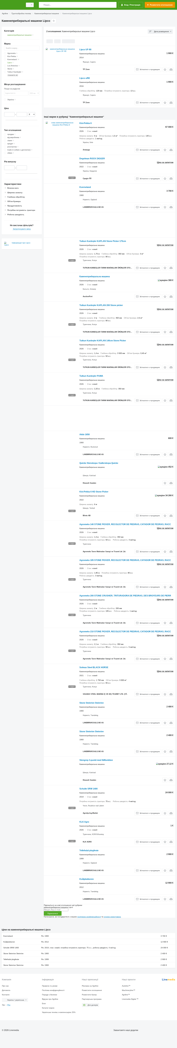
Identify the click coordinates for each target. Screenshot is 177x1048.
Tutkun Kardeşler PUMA (91, 376)
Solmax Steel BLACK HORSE (93, 667)
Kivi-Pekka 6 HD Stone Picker (93, 492)
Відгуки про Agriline (50, 999)
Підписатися (52, 913)
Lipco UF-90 (85, 49)
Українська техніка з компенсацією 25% (58, 1012)
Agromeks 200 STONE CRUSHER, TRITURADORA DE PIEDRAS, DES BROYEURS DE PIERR (125, 596)
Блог (44, 1003)
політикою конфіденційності (89, 917)
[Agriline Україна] (12, 5)
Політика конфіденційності (53, 990)
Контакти (5, 995)
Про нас (5, 986)
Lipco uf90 (84, 78)
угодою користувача (112, 917)
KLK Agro (84, 822)
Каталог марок (48, 1008)
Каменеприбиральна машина (94, 276)
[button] (164, 69)
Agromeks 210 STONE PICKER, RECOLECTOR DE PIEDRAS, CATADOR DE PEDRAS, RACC (125, 631)
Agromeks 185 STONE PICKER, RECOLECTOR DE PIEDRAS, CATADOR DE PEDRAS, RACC (125, 560)
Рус (8, 1005)
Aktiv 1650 (84, 434)
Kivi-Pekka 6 (85, 123)
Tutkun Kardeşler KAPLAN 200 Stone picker (101, 305)
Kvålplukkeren (86, 879)
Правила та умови (49, 986)
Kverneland (85, 187)
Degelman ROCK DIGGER (92, 158)
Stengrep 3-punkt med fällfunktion (96, 760)
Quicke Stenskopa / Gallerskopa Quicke (98, 463)
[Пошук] (41, 4)
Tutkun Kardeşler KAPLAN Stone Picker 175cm (102, 241)
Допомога (6, 990)
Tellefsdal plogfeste (88, 850)
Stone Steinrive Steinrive (91, 703)
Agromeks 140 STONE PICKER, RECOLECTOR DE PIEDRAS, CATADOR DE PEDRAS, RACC (125, 524)
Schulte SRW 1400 (88, 789)
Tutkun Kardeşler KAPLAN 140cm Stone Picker (102, 340)
